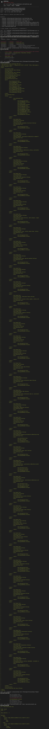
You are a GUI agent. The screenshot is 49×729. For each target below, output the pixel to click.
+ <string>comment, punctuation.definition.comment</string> (21, 136)
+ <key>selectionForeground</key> (12, 90)
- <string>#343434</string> (11, 698)
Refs (13, 5)
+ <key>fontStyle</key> (14, 438)
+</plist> (2, 690)
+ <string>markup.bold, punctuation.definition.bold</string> (21, 464)
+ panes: (3, 718)
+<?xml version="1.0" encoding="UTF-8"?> (10, 63)
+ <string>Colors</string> (12, 618)
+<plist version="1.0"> (6, 66)
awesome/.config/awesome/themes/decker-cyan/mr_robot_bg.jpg (17, 19)
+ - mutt (4, 721)
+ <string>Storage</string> (13, 269)
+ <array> (4, 95)
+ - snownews (5, 727)
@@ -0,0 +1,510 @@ (4, 62)
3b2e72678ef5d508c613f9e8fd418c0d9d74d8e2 (14, 9)
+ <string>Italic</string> (12, 477)
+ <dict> (4, 79)
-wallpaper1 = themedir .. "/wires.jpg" (11, 41)
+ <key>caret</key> (13, 103)
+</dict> (2, 689)
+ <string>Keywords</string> (13, 188)
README (17, 5)
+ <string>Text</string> (12, 120)
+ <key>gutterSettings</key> (9, 78)
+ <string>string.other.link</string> (15, 509)
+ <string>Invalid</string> (13, 672)
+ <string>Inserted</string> (13, 577)
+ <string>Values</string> (12, 418)
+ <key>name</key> (6, 71)
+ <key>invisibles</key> (14, 108)
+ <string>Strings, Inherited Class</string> (17, 296)
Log (4, 5)
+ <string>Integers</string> (13, 310)
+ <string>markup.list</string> (14, 536)
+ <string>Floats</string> (12, 323)
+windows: (2, 715)
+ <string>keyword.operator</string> (15, 177)
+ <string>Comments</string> (13, 134)
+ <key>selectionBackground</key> (12, 88)
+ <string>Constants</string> (13, 350)
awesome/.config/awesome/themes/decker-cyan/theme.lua (16, 21)
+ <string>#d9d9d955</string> (15, 111)
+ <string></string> (13, 439)
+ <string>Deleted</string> (13, 590)
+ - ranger (4, 726)
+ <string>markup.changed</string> (14, 606)
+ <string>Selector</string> (13, 404)
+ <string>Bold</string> (12, 461)
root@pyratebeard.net (17, 10)
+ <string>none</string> (12, 163)
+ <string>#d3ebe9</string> (11, 92)
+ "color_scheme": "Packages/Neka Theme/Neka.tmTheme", (15, 52)
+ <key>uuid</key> (6, 686)
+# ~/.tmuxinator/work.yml (7, 706)
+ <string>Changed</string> (13, 604)
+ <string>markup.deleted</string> (14, 593)
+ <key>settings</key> (7, 94)
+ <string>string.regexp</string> (14, 634)
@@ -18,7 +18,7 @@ (4, 693)
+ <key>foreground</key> (10, 86)
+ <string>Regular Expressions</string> (16, 631)
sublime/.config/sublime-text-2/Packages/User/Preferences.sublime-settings (21, 22)
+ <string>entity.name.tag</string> (15, 366)
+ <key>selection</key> (14, 113)
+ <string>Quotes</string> (12, 547)
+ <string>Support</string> (13, 283)
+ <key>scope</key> (11, 121)
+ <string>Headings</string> (13, 432)
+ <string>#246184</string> (15, 222)
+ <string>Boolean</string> (13, 337)
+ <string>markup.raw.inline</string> (15, 496)
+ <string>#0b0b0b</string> (11, 82)
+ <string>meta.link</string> (13, 523)
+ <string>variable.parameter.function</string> (18, 123)
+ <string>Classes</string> (13, 228)
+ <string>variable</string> (13, 204)
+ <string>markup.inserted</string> (15, 579)
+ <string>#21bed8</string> (15, 317)
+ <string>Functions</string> (13, 215)
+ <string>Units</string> (12, 448)
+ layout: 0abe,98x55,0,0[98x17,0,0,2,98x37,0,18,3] (14, 717)
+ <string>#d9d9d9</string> (11, 87)
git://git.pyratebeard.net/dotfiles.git (21, 4)
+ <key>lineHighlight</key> (15, 110)
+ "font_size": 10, (6, 56)
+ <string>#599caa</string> (15, 195)
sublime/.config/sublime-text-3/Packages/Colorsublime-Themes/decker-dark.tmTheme (23, 25)
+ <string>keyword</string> (13, 190)
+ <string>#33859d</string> (15, 236)
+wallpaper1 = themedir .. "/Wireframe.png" (12, 42)
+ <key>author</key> (7, 68)
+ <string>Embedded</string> (13, 658)
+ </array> (4, 685)
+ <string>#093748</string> (11, 89)
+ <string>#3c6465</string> (15, 104)
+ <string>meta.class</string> (13, 244)
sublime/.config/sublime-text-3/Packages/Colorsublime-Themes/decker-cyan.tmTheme (23, 23)
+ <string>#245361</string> (15, 209)
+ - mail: (3, 716)
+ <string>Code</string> (12, 493)
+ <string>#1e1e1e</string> (11, 699)
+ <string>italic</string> (14, 485)
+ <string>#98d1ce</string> (15, 249)
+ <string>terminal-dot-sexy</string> (11, 688)
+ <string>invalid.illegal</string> (15, 674)
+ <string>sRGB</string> (8, 77)
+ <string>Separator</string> (13, 561)
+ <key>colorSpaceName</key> (9, 76)
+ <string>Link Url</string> (13, 520)
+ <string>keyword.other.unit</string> (15, 450)
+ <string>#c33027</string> (11, 84)
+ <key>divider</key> (9, 83)
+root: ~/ (2, 710)
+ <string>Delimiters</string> (13, 161)
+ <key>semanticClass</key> (8, 73)
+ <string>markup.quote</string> (14, 550)
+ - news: (3, 722)
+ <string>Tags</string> (12, 364)
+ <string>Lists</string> (12, 534)
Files (8, 5)
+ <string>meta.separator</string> (14, 563)
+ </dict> (4, 93)
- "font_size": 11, (6, 55)
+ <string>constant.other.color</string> (16, 620)
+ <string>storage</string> (13, 271)
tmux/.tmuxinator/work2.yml (9, 26)
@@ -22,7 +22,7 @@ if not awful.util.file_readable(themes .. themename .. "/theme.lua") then (24, 36)
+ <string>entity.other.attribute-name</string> (18, 380)
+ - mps (4, 720)
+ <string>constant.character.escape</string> (17, 647)
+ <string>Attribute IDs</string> (14, 391)
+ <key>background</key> (10, 81)
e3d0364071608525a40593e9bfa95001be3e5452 (14, 8)
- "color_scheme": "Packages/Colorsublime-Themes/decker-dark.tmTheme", (20, 51)
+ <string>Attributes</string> (13, 377)
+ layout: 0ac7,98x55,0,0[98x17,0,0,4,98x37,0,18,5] (14, 723)
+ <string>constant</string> (13, 353)
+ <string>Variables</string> (13, 201)
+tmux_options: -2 (4, 712)
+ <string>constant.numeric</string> (15, 312)
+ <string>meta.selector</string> (14, 407)
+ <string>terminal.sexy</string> (10, 70)
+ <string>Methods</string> (13, 255)
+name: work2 (3, 709)
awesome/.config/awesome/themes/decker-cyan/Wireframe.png (17, 18)
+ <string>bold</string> (14, 469)
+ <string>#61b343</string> (15, 114)
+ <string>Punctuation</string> (14, 147)
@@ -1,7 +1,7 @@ (4, 49)
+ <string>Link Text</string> (13, 507)
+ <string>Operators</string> (13, 174)
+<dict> (2, 67)
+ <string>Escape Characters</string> (15, 645)
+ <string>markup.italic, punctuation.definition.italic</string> (22, 480)
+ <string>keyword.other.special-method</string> (18, 258)
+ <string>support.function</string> (15, 285)
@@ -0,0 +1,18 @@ (4, 705)
